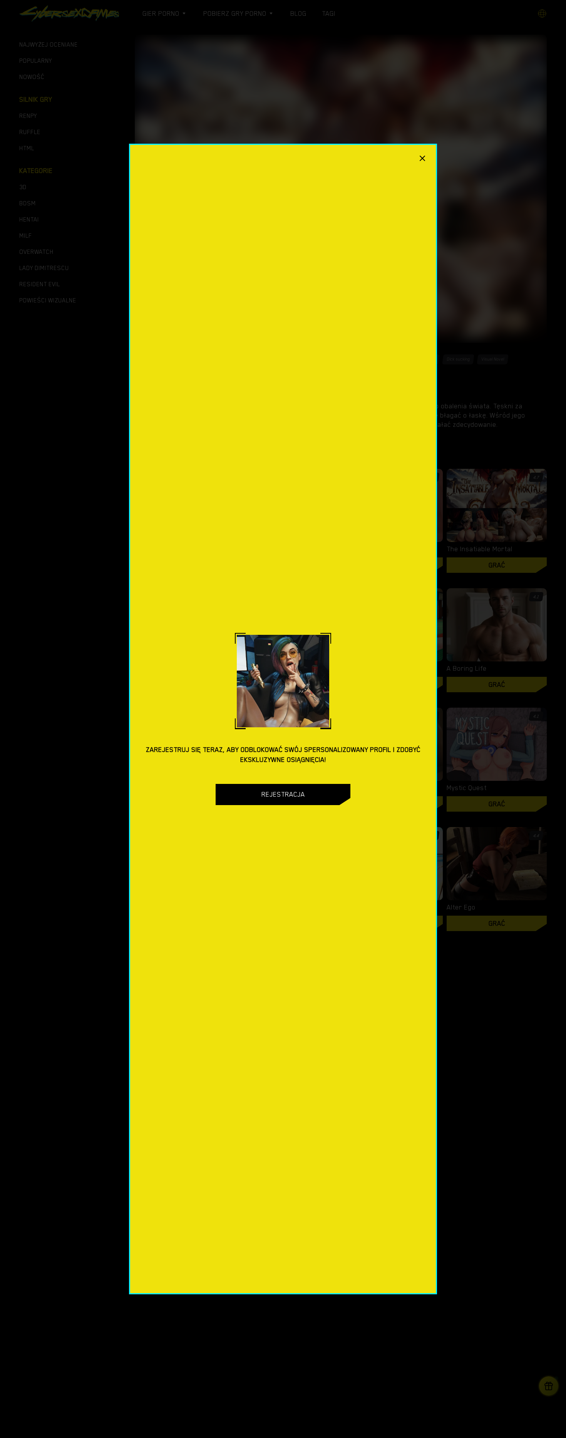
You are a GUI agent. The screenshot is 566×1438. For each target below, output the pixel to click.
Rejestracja (283, 794)
